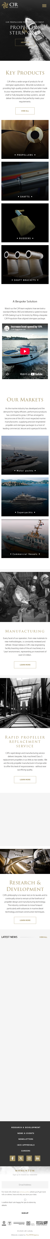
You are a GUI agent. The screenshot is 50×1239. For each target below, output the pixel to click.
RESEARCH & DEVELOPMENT (25, 1127)
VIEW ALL (25, 111)
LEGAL (30, 1231)
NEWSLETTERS (25, 1139)
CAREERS (25, 1151)
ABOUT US (25, 42)
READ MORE (12, 1060)
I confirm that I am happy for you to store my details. (19, 1203)
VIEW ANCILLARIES (25, 862)
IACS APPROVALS (26, 1145)
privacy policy (25, 1192)
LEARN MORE (25, 665)
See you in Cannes (21, 1034)
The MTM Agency (32, 1235)
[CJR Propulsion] (10, 5)
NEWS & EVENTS (26, 1133)
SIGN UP (25, 1213)
